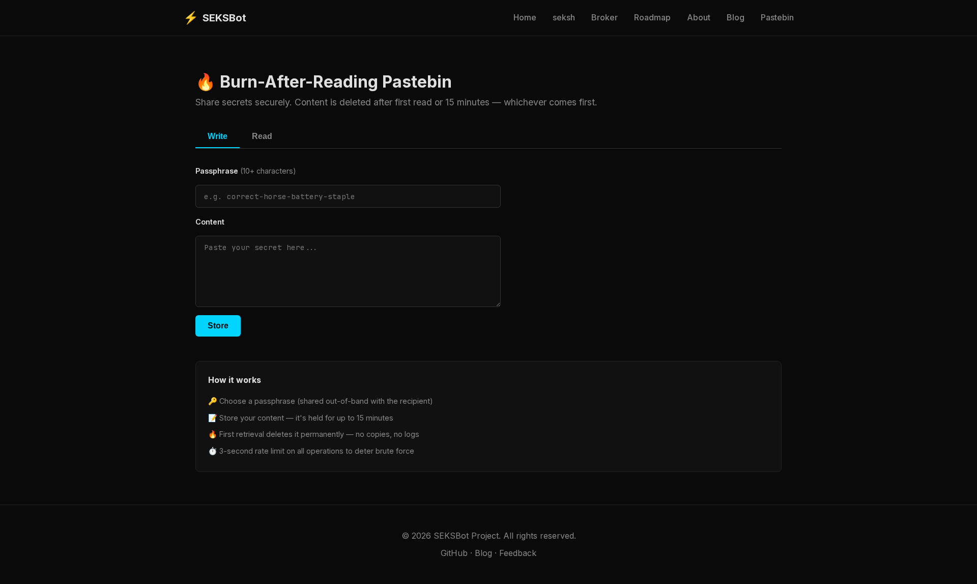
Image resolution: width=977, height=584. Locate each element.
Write (217, 136)
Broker (604, 17)
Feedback (517, 553)
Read (262, 136)
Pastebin (777, 17)
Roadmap (652, 17)
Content (209, 221)
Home (524, 17)
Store (218, 325)
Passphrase (245, 170)
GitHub (454, 553)
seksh (564, 17)
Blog (735, 17)
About (698, 17)
